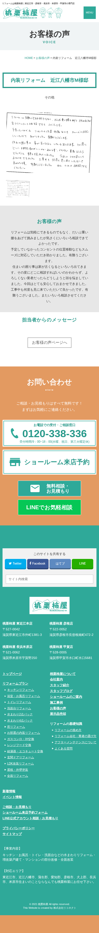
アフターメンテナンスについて (75, 742)
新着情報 (9, 791)
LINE (82, 563)
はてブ (60, 563)
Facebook (38, 563)
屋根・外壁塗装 (17, 769)
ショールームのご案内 (66, 696)
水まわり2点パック (20, 714)
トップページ (12, 674)
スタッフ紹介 (59, 685)
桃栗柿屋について (63, 674)
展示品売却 (58, 714)
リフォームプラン (15, 683)
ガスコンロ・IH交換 (20, 739)
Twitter (17, 563)
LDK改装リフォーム (20, 763)
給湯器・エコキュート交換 (25, 751)
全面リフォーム (17, 776)
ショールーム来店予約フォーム (25, 812)
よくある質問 (64, 748)
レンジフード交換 (19, 745)
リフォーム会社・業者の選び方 (75, 736)
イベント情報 (12, 797)
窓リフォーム (16, 727)
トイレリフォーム (19, 702)
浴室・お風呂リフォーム (23, 696)
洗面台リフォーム (19, 708)
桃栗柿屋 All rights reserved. (54, 904)
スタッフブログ (61, 691)
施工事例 (56, 702)
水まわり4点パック (20, 720)
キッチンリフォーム (20, 690)
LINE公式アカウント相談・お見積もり (30, 818)
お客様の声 (58, 708)
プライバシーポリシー (19, 828)
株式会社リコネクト (64, 907)
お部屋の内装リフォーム (23, 733)
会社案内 (56, 679)
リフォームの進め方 (68, 730)
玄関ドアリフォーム (20, 757)
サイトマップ (12, 834)
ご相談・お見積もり (17, 807)
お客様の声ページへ (49, 342)
